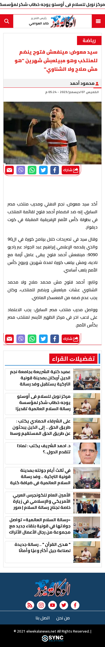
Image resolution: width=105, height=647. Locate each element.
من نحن (63, 618)
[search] (6, 21)
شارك (68, 170)
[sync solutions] (52, 640)
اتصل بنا (43, 618)
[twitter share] (43, 170)
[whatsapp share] (32, 170)
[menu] (98, 21)
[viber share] (20, 170)
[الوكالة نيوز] (52, 587)
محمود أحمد (82, 83)
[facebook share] (54, 170)
